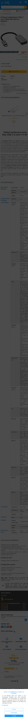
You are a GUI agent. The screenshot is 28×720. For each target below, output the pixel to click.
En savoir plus (5, 705)
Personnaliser (14, 712)
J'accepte (14, 715)
